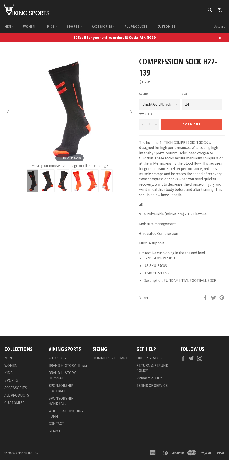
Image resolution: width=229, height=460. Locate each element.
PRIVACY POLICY (149, 378)
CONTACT (56, 423)
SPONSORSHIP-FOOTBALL (61, 388)
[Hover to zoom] (69, 109)
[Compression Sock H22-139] (32, 181)
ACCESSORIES (102, 26)
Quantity (145, 113)
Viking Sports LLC (26, 453)
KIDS (51, 26)
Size (184, 93)
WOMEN (29, 26)
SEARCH (55, 431)
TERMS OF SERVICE (152, 385)
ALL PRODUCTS (136, 26)
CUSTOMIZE (166, 26)
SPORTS (73, 26)
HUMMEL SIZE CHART (110, 358)
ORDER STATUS (149, 358)
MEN (8, 26)
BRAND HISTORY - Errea (68, 365)
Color (143, 93)
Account (219, 26)
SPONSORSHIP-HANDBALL (61, 401)
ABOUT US (57, 358)
